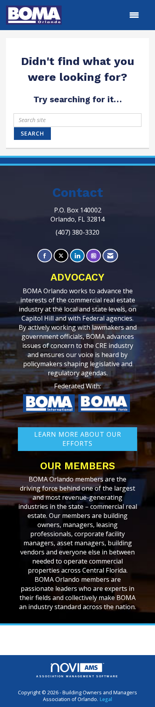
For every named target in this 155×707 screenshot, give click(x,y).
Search (32, 133)
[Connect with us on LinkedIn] (77, 256)
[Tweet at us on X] (61, 256)
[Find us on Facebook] (44, 256)
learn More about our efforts (77, 439)
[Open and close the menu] (104, 15)
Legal (105, 699)
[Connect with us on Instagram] (93, 256)
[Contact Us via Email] (110, 256)
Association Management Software (77, 676)
